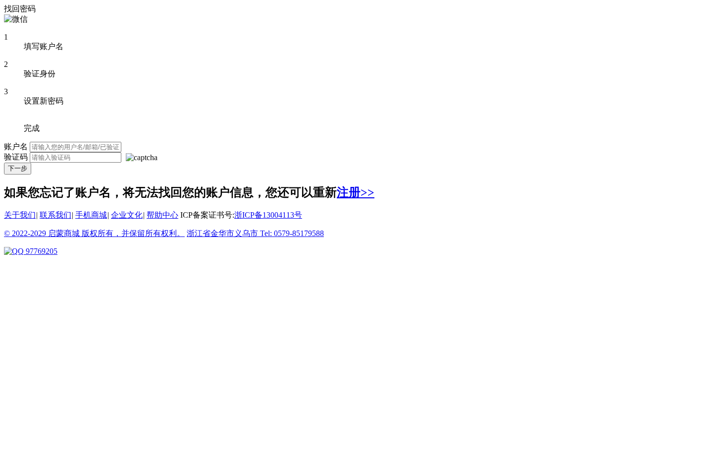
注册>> (355, 192)
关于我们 (20, 215)
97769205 (40, 251)
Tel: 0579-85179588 (292, 233)
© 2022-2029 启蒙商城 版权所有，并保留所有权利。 (94, 233)
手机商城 (91, 215)
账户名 (16, 146)
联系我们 (55, 215)
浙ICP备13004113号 (268, 215)
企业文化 (127, 215)
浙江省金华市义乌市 (223, 233)
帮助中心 (162, 215)
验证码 (16, 157)
